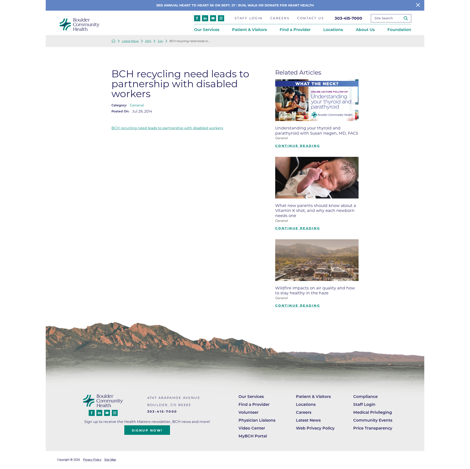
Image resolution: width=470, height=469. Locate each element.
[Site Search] (407, 18)
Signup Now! (147, 430)
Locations (306, 404)
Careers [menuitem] (280, 18)
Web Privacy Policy (315, 428)
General (137, 105)
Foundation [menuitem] (399, 29)
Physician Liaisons (256, 420)
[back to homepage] (113, 41)
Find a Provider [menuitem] (295, 29)
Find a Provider (254, 404)
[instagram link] (221, 18)
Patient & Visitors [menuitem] (249, 29)
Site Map (110, 459)
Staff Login (364, 404)
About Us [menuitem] (365, 29)
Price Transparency (372, 428)
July (160, 41)
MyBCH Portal (252, 436)
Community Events (372, 420)
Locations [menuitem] (333, 29)
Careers (303, 412)
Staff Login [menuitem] (249, 18)
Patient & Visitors (313, 396)
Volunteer (248, 412)
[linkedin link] (205, 18)
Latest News (130, 41)
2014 (148, 41)
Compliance (365, 396)
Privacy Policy (92, 459)
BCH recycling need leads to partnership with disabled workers (167, 128)
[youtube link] (213, 18)
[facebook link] (197, 18)
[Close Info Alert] (418, 5)
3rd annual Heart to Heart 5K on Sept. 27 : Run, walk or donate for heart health (235, 5)
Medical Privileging (372, 412)
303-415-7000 (348, 18)
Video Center (251, 428)
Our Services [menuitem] (206, 29)
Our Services (251, 396)
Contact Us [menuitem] (310, 18)
